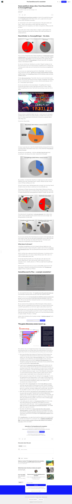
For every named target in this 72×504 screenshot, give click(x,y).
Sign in (69, 1)
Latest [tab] (22, 458)
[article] (36, 463)
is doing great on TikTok (45, 413)
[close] (45, 470)
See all (20, 482)
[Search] (58, 2)
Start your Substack (33, 499)
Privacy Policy (43, 488)
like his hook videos (35, 363)
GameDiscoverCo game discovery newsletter (28, 17)
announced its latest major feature (35, 365)
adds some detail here (26, 78)
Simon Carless (20, 11)
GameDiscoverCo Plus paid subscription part (44, 293)
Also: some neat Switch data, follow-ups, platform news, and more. (29, 462)
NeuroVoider (28, 58)
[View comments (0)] (23, 15)
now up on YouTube (38, 357)
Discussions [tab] (26, 458)
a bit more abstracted (38, 214)
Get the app (41, 499)
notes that (46, 376)
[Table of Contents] (1, 252)
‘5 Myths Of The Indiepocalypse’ (42, 360)
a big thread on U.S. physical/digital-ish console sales (41, 391)
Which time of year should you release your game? (29, 467)
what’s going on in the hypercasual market (38, 405)
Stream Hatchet (32, 384)
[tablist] (22, 446)
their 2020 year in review (46, 384)
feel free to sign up (46, 316)
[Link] (17, 36)
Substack (31, 501)
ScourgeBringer (33, 60)
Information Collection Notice (35, 488)
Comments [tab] (20, 446)
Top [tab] (19, 458)
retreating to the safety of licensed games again (36, 412)
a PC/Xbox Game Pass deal (42, 152)
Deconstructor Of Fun (39, 401)
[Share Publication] (60, 2)
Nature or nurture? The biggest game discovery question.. (31, 461)
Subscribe (64, 1)
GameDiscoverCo (25, 19)
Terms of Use (41, 487)
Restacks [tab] (24, 446)
